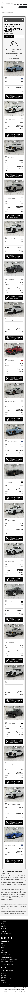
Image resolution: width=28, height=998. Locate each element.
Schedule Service (23, 7)
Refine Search (9, 37)
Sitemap (23, 991)
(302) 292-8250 (7, 934)
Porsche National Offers (6, 954)
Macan (2, 947)
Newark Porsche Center (8, 879)
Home (2, 11)
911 (2, 944)
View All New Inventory (14, 58)
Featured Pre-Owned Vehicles (7, 965)
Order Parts (3, 977)
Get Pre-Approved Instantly (7, 970)
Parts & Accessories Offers (6, 979)
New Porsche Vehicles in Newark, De (11, 11)
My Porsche (24, 1)
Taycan (2, 951)
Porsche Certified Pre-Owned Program (9, 959)
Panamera (3, 949)
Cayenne (3, 945)
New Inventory (4, 952)
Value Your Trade (4, 972)
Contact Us (3, 982)
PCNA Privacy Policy (5, 984)
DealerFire (21, 987)
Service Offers (4, 975)
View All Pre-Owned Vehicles (7, 961)
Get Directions (4, 929)
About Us (3, 981)
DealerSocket (6, 989)
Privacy (14, 991)
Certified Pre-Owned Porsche (7, 963)
